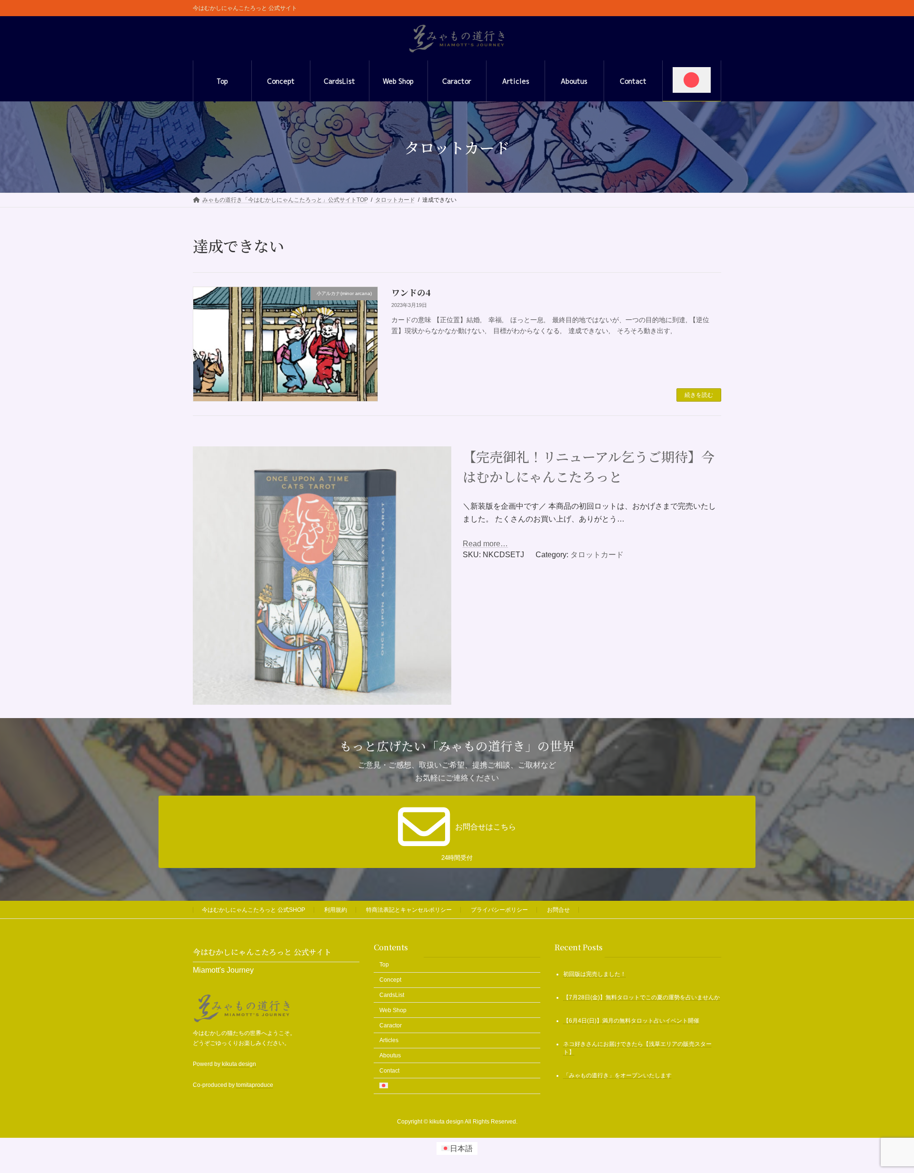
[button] (457, 832)
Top (384, 965)
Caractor (390, 1025)
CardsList (391, 995)
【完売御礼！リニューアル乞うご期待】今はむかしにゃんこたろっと (589, 466)
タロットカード (597, 555)
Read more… (485, 544)
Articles (388, 1040)
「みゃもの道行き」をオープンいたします (617, 1075)
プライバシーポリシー (499, 910)
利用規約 (335, 910)
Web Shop (393, 1010)
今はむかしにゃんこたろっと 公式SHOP (253, 910)
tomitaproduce (254, 1085)
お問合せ (558, 910)
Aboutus (390, 1056)
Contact (389, 1070)
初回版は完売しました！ (594, 974)
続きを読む (699, 395)
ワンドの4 (411, 292)
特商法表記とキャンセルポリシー (409, 910)
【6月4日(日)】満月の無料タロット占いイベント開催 (631, 1021)
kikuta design (239, 1064)
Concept (390, 980)
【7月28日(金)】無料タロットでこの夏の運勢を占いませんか (641, 998)
